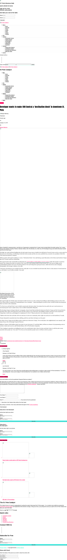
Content (4, 36)
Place (6, 31)
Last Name (3, 397)
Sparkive (5, 518)
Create (6, 30)
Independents (8, 40)
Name (1, 15)
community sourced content (6, 506)
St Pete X (5, 520)
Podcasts (7, 44)
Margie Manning (3, 127)
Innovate (7, 27)
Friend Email (3, 557)
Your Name (3, 555)
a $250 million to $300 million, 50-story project (38, 261)
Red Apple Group (37, 341)
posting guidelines (32, 384)
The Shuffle (7, 42)
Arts (4, 35)
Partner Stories (8, 39)
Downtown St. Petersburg (23, 341)
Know (6, 26)
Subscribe (2, 20)
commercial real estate (12, 341)
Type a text (2, 64)
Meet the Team (8, 51)
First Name (3, 395)
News (4, 25)
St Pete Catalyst (20, 547)
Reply (4, 360)
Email (1, 17)
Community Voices (9, 38)
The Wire (5, 519)
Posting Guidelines (33, 404)
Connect (4, 46)
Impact (6, 33)
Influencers (7, 43)
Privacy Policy (3, 547)
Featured (31, 341)
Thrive (6, 29)
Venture (7, 34)
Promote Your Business (10, 50)
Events (4, 52)
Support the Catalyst (10, 47)
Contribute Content (9, 48)
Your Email (2, 556)
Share (2, 559)
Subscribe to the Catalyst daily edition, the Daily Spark (13, 402)
